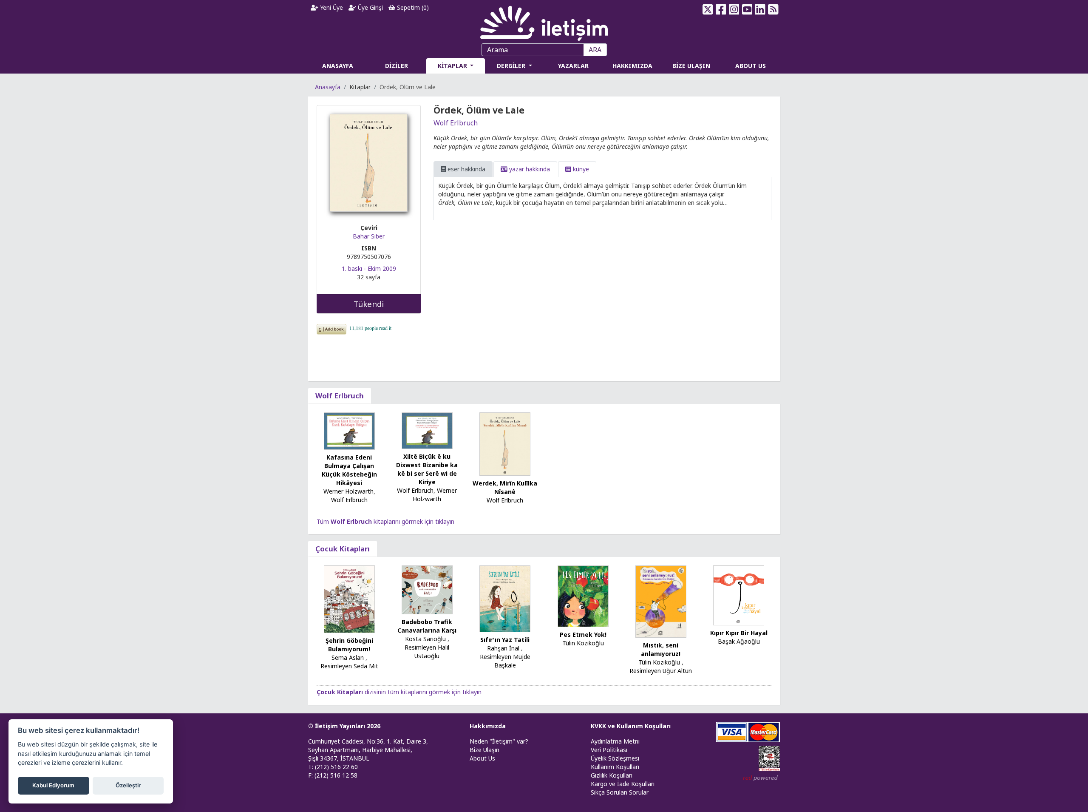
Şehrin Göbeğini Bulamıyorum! (349, 644)
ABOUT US (750, 66)
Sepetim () (412, 7)
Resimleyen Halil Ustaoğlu (427, 651)
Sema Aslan (348, 657)
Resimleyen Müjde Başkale (505, 661)
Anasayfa (327, 87)
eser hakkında (465, 169)
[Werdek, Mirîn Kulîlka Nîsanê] (504, 443)
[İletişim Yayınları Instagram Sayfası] (734, 9)
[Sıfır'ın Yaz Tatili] (504, 598)
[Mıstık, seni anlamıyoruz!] (660, 601)
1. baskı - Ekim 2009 (369, 268)
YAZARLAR (573, 66)
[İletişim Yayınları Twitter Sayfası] (707, 9)
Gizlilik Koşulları (611, 775)
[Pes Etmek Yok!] (583, 595)
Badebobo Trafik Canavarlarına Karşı (426, 626)
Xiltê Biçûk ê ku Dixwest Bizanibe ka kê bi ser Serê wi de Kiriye (427, 469)
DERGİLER (512, 66)
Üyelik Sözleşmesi (615, 758)
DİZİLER (396, 66)
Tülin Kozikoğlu (583, 643)
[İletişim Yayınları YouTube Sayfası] (747, 9)
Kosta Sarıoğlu (425, 639)
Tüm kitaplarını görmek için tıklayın (385, 521)
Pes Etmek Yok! (583, 634)
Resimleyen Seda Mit (349, 666)
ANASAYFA (337, 66)
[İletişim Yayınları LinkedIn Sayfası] (760, 9)
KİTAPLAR (453, 66)
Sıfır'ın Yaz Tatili (505, 640)
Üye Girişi (369, 7)
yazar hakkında (528, 169)
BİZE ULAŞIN (691, 66)
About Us (482, 758)
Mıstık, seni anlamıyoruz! (660, 649)
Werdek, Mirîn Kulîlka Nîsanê (505, 487)
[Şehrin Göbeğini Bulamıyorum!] (349, 598)
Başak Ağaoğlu (739, 641)
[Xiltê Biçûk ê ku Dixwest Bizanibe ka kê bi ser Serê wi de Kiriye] (427, 430)
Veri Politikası (609, 750)
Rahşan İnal (503, 648)
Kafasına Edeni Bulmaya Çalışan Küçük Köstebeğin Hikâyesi (349, 470)
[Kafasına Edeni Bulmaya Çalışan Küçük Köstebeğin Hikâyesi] (349, 430)
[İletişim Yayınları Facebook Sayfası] (721, 9)
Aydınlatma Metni (615, 741)
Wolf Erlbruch (456, 123)
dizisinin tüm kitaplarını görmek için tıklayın (399, 692)
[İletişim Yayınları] (544, 21)
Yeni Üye (330, 7)
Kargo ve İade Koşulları (622, 784)
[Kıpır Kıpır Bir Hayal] (738, 595)
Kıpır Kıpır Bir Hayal (739, 633)
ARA (595, 49)
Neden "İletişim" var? (499, 741)
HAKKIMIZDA (632, 66)
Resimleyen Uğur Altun (660, 671)
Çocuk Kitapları (342, 549)
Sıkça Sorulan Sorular (620, 792)
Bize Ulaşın (484, 750)
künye (580, 169)
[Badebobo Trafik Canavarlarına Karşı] (427, 589)
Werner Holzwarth (348, 491)
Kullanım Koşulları (615, 767)
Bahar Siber (369, 236)
